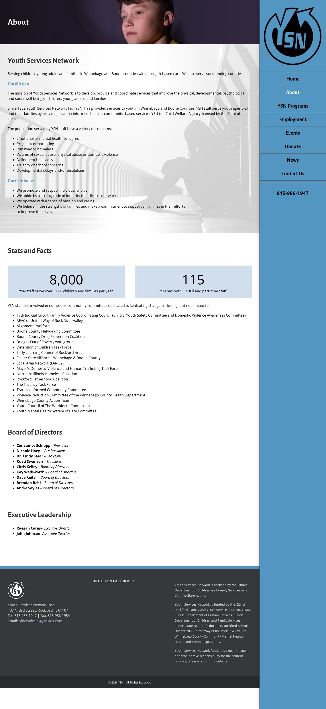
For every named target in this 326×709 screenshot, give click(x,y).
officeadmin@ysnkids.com (292, 201)
